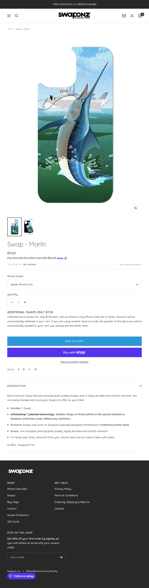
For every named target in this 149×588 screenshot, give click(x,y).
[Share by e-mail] (35, 369)
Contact (59, 508)
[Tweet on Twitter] (29, 369)
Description (16, 386)
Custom (12, 508)
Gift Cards (13, 521)
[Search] (16, 15)
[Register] (61, 557)
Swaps (11, 495)
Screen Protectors (18, 515)
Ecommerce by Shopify (45, 571)
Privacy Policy (63, 488)
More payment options (74, 361)
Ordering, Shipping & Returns (72, 502)
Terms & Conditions (66, 495)
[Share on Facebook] (18, 369)
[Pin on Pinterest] (24, 369)
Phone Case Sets (17, 488)
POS (28, 571)
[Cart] (140, 16)
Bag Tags (13, 502)
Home (10, 29)
